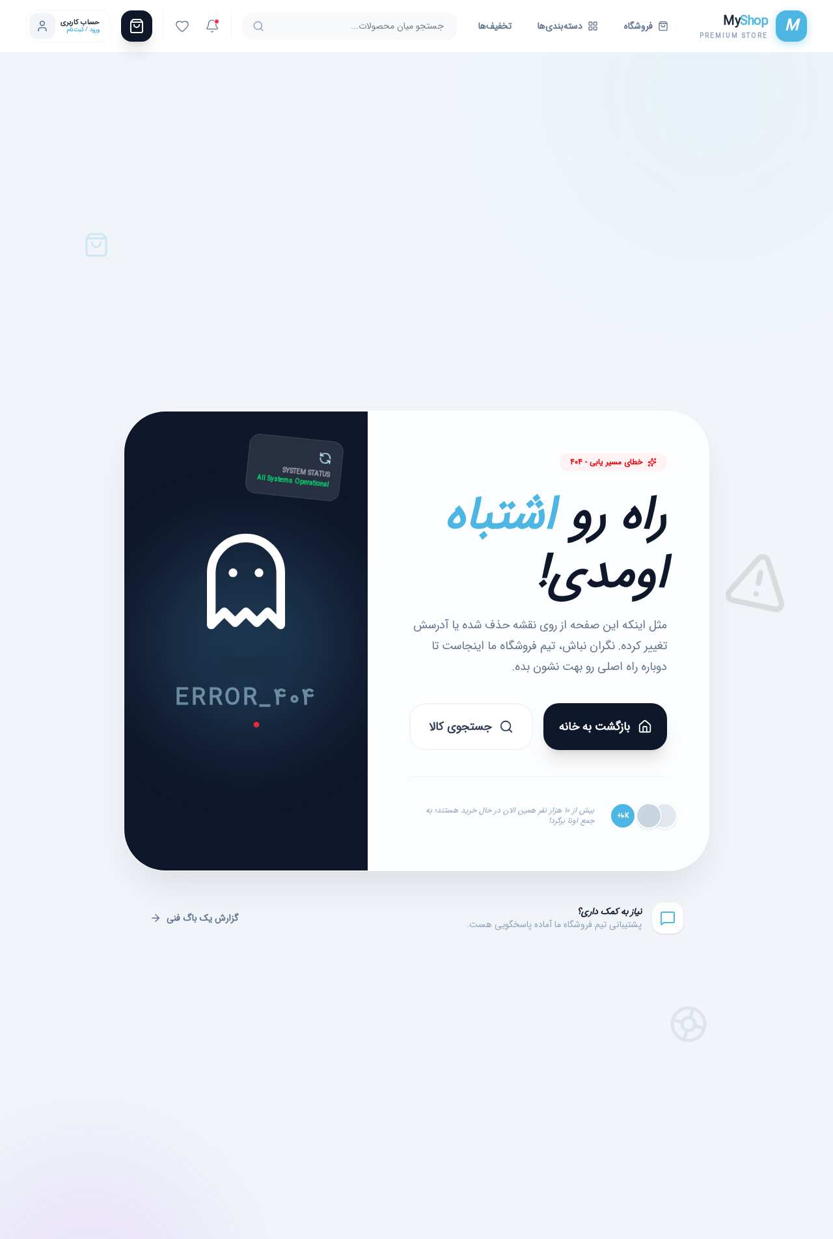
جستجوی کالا (460, 726)
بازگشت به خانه (594, 726)
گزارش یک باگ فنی (203, 918)
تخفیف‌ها (495, 26)
